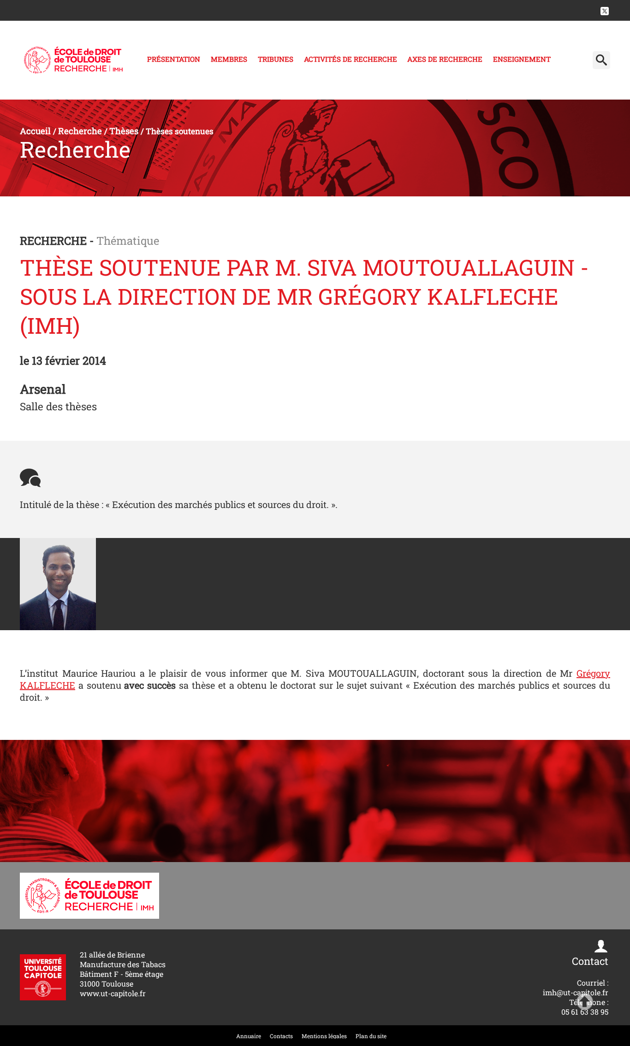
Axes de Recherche (444, 59)
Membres (229, 59)
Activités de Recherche (350, 59)
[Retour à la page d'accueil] (73, 60)
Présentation (173, 59)
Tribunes (275, 59)
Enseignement (522, 59)
